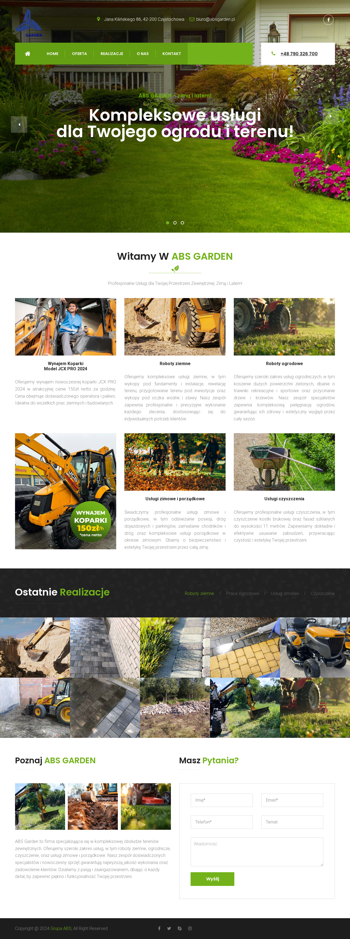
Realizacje (112, 53)
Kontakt (171, 53)
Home (27, 53)
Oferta (79, 53)
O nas (143, 53)
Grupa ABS (61, 928)
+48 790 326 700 (299, 54)
